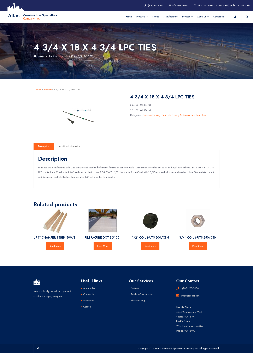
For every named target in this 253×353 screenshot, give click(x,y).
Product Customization (142, 294)
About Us (201, 16)
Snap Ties (201, 115)
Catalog (87, 306)
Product (53, 56)
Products (48, 89)
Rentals (155, 16)
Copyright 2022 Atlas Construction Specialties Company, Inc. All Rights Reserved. (178, 348)
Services (186, 16)
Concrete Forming (151, 115)
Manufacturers (171, 16)
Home (129, 16)
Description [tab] (43, 146)
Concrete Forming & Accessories (178, 115)
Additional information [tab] (69, 146)
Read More (55, 246)
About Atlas (89, 288)
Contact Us (218, 16)
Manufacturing (138, 300)
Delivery (135, 288)
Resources (88, 300)
